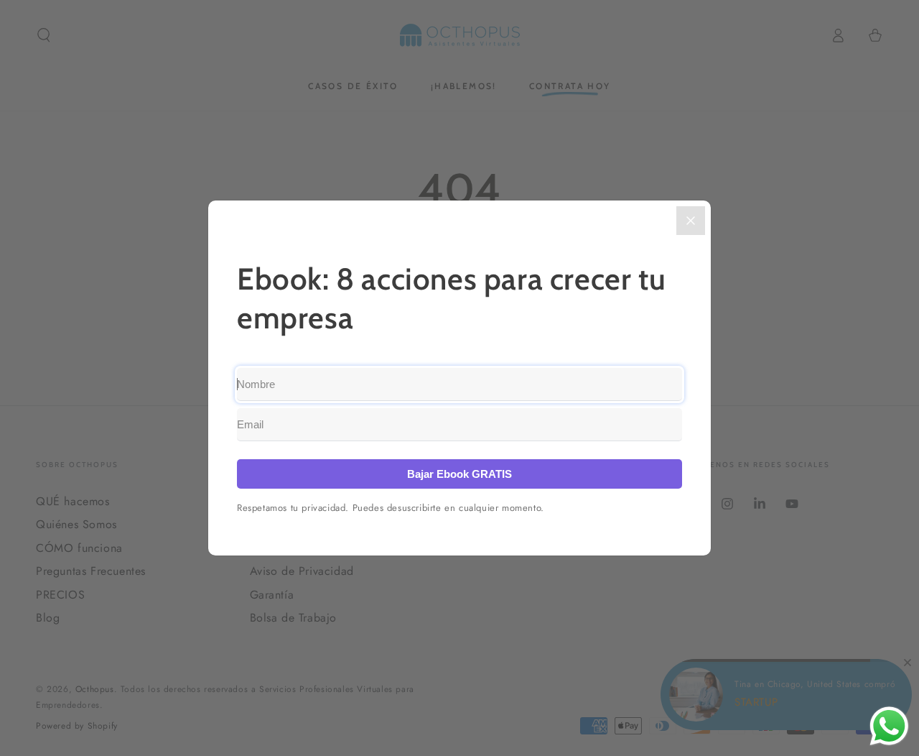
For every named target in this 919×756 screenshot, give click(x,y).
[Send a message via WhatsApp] (889, 726)
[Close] (690, 220)
